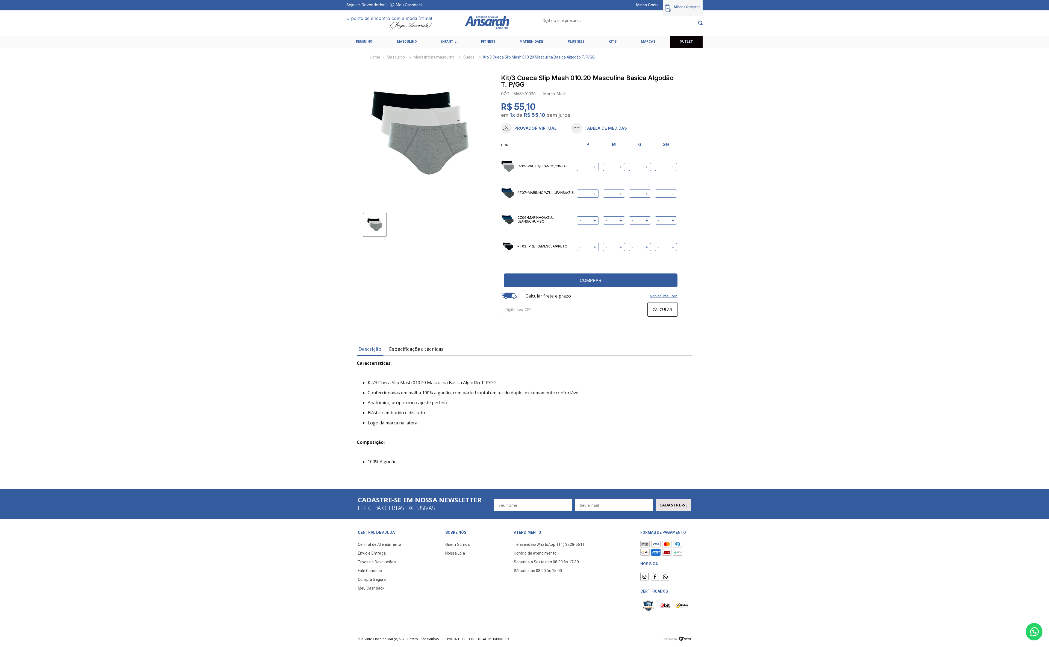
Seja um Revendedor (365, 4)
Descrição (369, 349)
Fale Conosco (370, 571)
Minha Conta (647, 4)
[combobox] (622, 23)
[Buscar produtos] (698, 23)
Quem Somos (457, 544)
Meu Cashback (409, 4)
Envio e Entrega (372, 553)
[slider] (420, 133)
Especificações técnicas (416, 349)
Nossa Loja (455, 553)
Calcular (662, 309)
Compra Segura (372, 579)
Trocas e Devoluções (377, 562)
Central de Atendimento (379, 544)
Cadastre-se (673, 505)
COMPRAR (590, 280)
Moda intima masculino (434, 57)
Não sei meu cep (663, 296)
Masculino (396, 57)
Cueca (469, 57)
